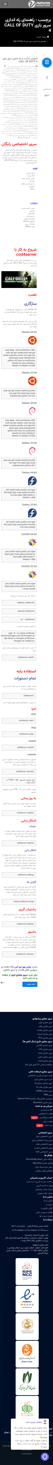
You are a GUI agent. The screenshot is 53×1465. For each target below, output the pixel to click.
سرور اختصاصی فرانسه (43, 1148)
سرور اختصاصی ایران (44, 1136)
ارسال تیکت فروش (44, 1193)
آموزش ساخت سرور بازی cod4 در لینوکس (20, 80)
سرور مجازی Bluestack (42, 1102)
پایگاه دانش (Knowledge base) (39, 1159)
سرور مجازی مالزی (45, 1057)
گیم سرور (19, 66)
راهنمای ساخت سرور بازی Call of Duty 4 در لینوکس (20, 112)
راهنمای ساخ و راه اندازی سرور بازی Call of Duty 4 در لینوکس (20, 107)
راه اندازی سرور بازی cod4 (24, 97)
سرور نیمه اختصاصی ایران (42, 1140)
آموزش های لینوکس (28, 66)
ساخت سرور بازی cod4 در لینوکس (22, 128)
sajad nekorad (25, 137)
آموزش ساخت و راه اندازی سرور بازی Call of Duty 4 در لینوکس (19, 85)
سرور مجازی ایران (19, 975)
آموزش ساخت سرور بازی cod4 (22, 79)
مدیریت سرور (11, 66)
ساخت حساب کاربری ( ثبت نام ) (39, 1181)
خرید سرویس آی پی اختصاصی (40, 1075)
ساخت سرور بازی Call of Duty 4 (21, 124)
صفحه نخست (41, 37)
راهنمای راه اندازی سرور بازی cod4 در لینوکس (20, 105)
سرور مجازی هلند (45, 1026)
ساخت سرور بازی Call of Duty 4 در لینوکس (20, 125)
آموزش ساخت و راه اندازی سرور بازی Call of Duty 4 (20, 60)
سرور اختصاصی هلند (44, 1144)
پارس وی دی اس (7, 1445)
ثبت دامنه (48, 1125)
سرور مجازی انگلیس (44, 1045)
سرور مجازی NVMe (44, 1091)
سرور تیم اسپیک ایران (43, 1167)
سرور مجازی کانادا (45, 1049)
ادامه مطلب (30, 984)
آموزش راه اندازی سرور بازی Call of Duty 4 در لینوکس (20, 69)
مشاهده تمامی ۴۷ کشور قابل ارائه (38, 1064)
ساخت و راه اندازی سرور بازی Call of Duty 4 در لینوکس (19, 132)
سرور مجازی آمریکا (45, 1034)
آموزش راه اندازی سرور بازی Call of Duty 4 (23, 68)
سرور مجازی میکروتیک (43, 1083)
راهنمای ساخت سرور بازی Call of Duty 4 (20, 109)
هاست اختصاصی (45, 1113)
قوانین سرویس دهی (44, 1212)
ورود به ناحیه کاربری (44, 1185)
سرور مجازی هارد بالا (44, 1087)
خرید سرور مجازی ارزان (43, 1079)
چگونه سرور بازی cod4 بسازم (24, 93)
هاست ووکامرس (45, 1117)
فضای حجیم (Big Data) (42, 1163)
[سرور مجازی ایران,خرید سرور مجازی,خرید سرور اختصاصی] (39, 4)
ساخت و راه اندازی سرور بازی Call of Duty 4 (20, 129)
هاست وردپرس (46, 1109)
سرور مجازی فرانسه (44, 1030)
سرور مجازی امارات (45, 1053)
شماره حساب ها (45, 1216)
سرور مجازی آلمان (45, 1060)
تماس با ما (48, 1200)
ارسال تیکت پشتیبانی (43, 1189)
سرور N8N (48, 1094)
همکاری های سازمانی (43, 1170)
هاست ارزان (47, 1121)
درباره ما (49, 1204)
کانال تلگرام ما (46, 1208)
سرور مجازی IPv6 (45, 1038)
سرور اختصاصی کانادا (44, 1151)
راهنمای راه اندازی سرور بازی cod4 (21, 104)
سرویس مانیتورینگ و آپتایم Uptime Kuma (35, 1098)
